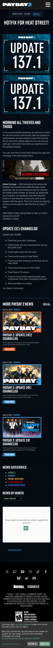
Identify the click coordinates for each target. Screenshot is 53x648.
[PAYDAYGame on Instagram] (30, 572)
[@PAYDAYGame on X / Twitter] (7, 572)
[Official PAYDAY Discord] (34, 578)
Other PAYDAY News (16, 485)
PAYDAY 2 (37, 14)
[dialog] (26, 635)
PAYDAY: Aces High (15, 479)
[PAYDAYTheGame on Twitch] (14, 572)
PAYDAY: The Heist (15, 482)
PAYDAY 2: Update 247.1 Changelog (17, 389)
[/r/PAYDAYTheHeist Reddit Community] (26, 578)
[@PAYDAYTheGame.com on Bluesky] (18, 578)
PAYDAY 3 (11, 472)
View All (46, 303)
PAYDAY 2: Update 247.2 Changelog (17, 336)
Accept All (44, 643)
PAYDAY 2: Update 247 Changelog (16, 442)
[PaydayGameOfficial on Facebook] (45, 572)
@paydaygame (14, 549)
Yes (25, 528)
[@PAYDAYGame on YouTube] (22, 572)
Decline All (32, 643)
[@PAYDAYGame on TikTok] (38, 572)
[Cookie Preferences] (11, 644)
